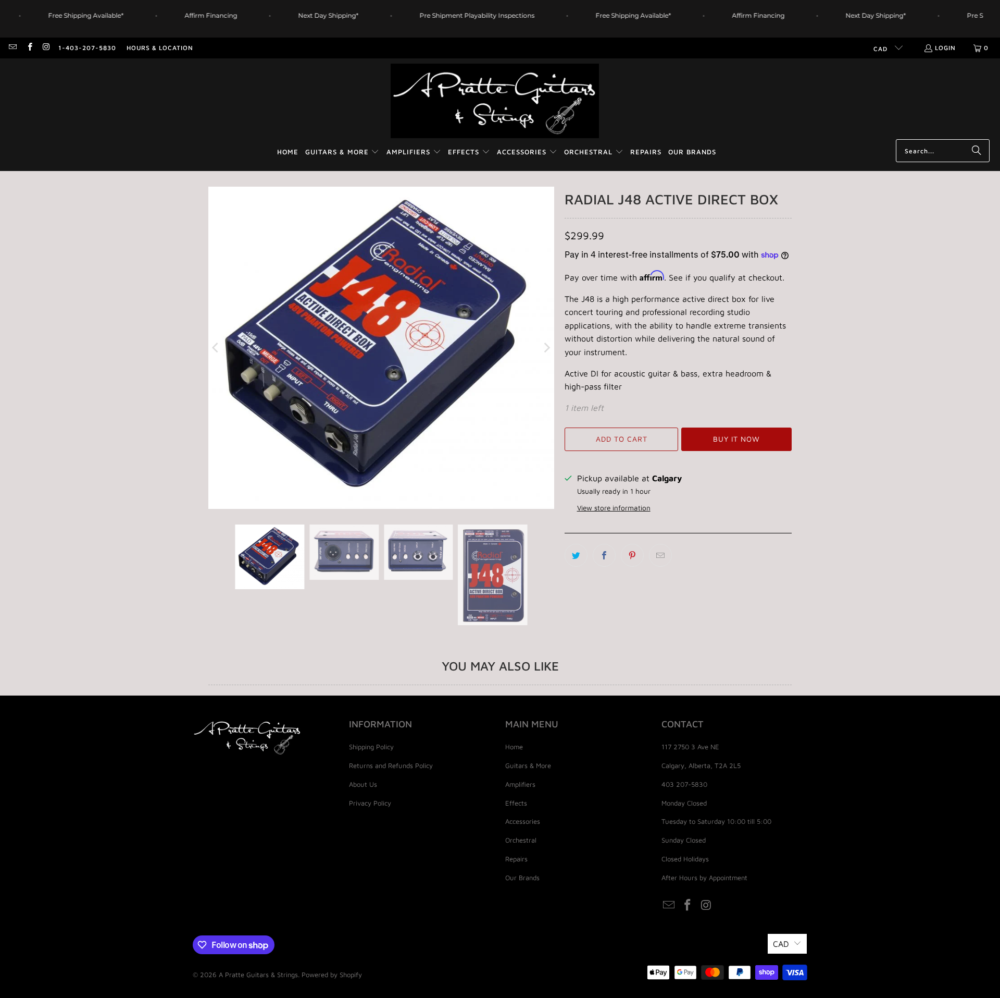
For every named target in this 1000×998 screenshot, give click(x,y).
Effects (516, 803)
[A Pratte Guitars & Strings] (495, 101)
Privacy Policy (370, 803)
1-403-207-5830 (87, 48)
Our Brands (522, 877)
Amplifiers (520, 784)
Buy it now (736, 438)
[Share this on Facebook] (604, 555)
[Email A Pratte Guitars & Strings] (12, 48)
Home (514, 747)
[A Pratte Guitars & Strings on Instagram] (46, 48)
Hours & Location (160, 48)
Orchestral (520, 840)
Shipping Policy (371, 747)
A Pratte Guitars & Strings (258, 974)
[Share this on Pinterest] (632, 555)
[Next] (546, 348)
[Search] (977, 150)
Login (945, 48)
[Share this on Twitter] (576, 555)
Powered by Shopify (332, 974)
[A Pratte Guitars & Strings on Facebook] (28, 48)
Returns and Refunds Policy (391, 765)
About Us (363, 784)
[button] (342, 152)
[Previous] (216, 348)
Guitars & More (528, 765)
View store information (614, 508)
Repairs (516, 859)
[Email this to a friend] (660, 555)
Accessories (522, 821)
